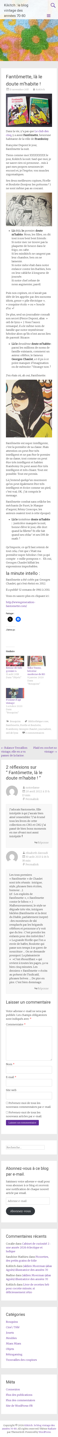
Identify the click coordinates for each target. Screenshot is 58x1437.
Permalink (32, 799)
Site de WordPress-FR (19, 1405)
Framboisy (12, 729)
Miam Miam (13, 1343)
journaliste (44, 729)
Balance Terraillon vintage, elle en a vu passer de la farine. (14, 751)
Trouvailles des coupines (21, 1359)
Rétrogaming (14, 1354)
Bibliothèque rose (38, 721)
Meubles (11, 1338)
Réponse (43, 842)
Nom (10, 1064)
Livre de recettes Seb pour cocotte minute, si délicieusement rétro (27, 1288)
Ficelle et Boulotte (30, 725)
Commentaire (16, 1024)
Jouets (10, 1332)
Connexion (13, 1389)
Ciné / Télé (12, 1327)
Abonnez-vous (20, 1211)
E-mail (11, 1077)
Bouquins (15, 721)
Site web (11, 1090)
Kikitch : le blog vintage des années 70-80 (16, 10)
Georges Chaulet (28, 729)
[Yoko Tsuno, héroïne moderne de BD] (36, 661)
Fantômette (12, 725)
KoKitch (40, 89)
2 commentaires (34, 732)
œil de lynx (12, 732)
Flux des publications (19, 1394)
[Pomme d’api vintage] (15, 693)
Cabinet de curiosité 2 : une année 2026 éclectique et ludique (28, 1247)
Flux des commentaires (20, 1400)
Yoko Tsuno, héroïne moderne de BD (36, 671)
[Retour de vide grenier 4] (15, 661)
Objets (10, 1349)
